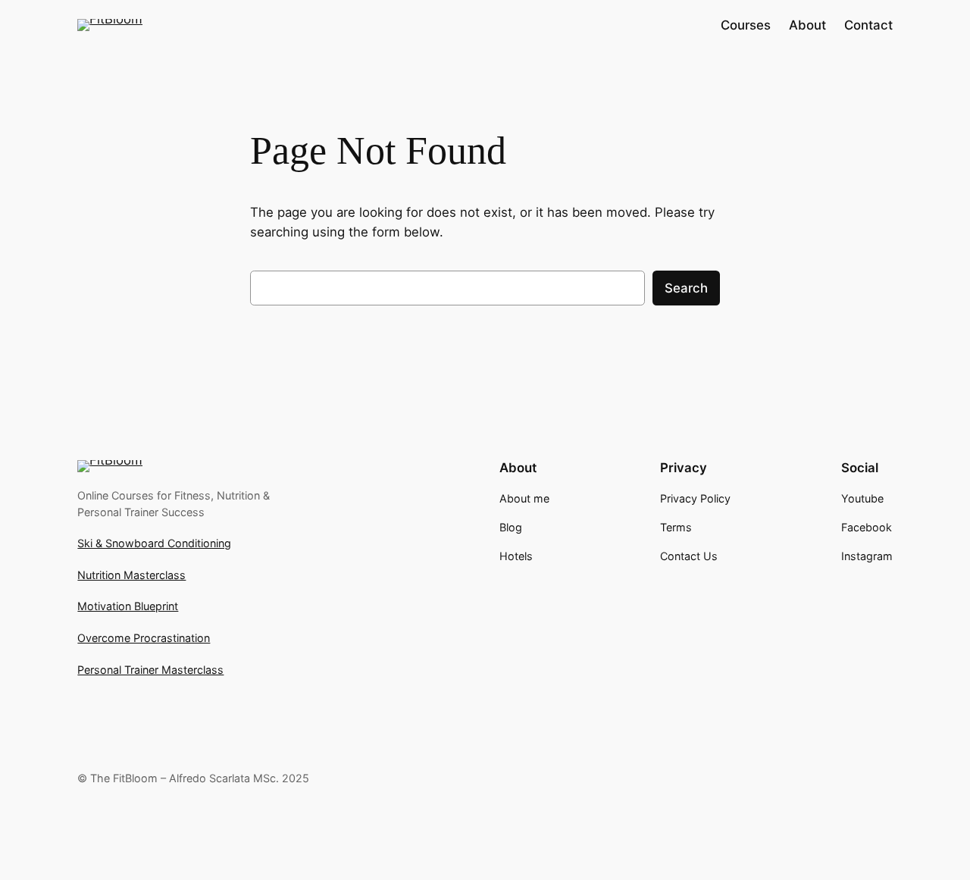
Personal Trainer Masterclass (150, 669)
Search (686, 288)
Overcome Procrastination (143, 637)
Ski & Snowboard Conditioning (154, 543)
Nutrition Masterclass (131, 574)
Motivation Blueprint (127, 606)
